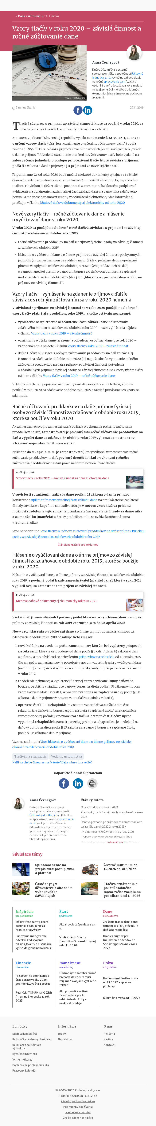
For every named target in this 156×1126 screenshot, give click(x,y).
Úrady (62, 1034)
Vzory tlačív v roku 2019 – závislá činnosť (61, 333)
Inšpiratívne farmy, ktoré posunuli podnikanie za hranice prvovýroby (32, 926)
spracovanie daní (114, 81)
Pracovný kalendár (24, 1070)
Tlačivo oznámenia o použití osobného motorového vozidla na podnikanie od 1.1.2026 (122, 890)
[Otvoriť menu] (13, 5)
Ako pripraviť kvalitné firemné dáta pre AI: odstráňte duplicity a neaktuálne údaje (73, 997)
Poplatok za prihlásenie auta (30, 1065)
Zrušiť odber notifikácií (78, 1118)
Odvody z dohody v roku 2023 (99, 807)
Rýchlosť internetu (24, 1054)
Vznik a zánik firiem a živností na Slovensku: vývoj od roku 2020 (77, 941)
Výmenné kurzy (22, 1059)
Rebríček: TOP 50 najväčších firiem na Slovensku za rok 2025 (34, 996)
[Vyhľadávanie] (142, 5)
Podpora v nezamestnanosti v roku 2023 (106, 837)
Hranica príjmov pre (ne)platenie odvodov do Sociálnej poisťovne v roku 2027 (120, 942)
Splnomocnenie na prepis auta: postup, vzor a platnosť (54, 869)
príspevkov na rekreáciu (97, 657)
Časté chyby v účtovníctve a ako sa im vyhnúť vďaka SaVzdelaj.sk (54, 890)
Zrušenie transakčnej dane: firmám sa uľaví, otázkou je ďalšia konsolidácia (120, 926)
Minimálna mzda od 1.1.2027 (121, 998)
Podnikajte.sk (68, 1096)
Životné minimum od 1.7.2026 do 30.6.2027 (120, 867)
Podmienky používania (78, 1107)
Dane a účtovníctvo (31, 16)
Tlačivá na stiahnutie (30, 756)
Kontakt (109, 1045)
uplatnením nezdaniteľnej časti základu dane (64, 500)
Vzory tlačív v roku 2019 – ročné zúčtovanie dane (79, 376)
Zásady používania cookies (78, 1101)
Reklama (109, 1034)
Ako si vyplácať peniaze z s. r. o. (77, 926)
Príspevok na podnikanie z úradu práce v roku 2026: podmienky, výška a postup (33, 979)
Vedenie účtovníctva (66, 756)
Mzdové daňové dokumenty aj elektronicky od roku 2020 (82, 203)
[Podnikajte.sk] (78, 5)
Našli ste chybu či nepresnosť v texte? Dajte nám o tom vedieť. (52, 762)
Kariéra (108, 1039)
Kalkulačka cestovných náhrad (32, 1039)
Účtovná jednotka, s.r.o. (44, 815)
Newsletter (65, 1039)
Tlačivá (54, 16)
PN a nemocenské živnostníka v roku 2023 (107, 831)
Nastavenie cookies (78, 1112)
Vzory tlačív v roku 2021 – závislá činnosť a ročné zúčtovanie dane (62, 478)
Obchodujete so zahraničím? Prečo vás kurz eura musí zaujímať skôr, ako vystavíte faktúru (77, 979)
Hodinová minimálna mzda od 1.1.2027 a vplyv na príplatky (120, 982)
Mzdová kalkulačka (24, 1034)
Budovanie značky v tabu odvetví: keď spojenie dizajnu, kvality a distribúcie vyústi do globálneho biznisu (34, 942)
